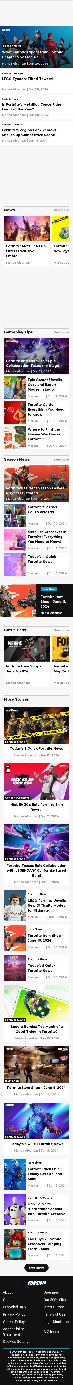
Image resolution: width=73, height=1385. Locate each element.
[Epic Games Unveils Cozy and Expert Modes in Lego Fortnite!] (36, 387)
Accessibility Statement (13, 1331)
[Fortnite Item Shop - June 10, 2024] (36, 938)
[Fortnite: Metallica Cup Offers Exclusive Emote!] (27, 241)
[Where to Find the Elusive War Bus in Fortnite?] (36, 437)
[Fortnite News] (10, 99)
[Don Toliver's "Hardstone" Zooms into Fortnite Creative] (36, 1209)
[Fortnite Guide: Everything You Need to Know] (36, 412)
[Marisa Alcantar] (14, 64)
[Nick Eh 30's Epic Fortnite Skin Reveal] (36, 791)
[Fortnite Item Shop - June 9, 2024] (36, 1072)
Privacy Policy (14, 1314)
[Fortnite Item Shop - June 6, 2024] (27, 661)
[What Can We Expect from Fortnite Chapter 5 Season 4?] (36, 47)
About (8, 1292)
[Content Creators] (12, 125)
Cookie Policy (14, 1322)
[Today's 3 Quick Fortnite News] (36, 1129)
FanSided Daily (14, 1307)
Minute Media (26, 1352)
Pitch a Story (54, 1307)
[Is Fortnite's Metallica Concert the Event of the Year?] (36, 107)
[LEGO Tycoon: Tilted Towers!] (36, 81)
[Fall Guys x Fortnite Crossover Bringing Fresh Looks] (36, 1244)
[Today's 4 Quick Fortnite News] (36, 564)
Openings (51, 1292)
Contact (9, 1300)
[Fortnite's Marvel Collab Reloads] (36, 515)
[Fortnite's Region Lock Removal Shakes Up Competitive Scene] (36, 133)
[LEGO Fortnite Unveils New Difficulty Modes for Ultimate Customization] (36, 905)
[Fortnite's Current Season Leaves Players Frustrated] (36, 483)
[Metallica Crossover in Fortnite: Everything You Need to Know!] (36, 540)
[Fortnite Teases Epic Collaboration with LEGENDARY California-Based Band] (36, 855)
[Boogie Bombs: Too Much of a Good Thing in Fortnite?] (36, 1013)
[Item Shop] (50, 590)
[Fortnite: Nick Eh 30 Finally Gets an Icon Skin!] (36, 1174)
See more (36, 1267)
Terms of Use (54, 1314)
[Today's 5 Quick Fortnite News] (36, 733)
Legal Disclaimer (57, 1322)
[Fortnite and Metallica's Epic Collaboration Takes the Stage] (36, 356)
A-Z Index (51, 1331)
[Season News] (13, 46)
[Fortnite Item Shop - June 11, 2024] (36, 600)
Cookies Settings (17, 1341)
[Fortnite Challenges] (13, 74)
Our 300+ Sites (55, 1300)
